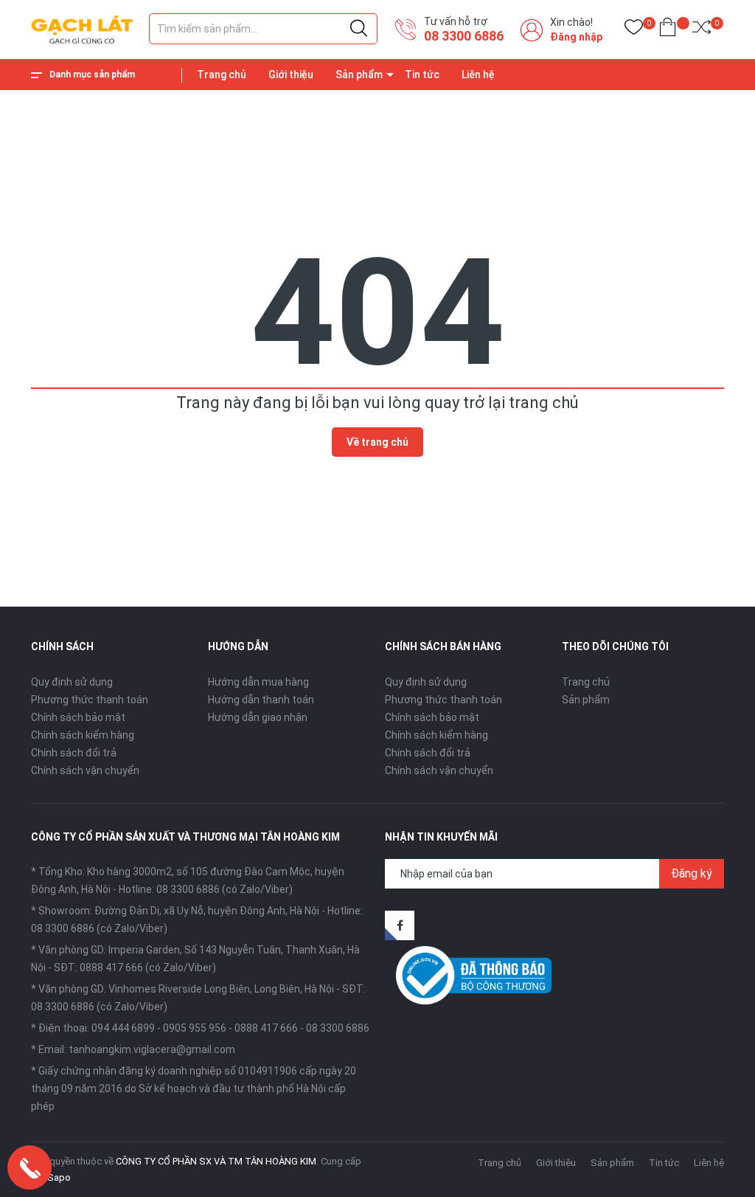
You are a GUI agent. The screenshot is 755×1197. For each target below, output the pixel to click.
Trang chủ (221, 74)
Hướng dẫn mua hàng (258, 682)
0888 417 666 (266, 1028)
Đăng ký (691, 873)
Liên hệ (478, 74)
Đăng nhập (576, 37)
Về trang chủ (377, 442)
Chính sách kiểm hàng (82, 735)
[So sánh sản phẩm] (701, 30)
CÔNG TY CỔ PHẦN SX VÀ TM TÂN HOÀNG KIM (216, 1161)
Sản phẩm (359, 74)
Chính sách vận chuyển (85, 770)
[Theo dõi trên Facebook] (399, 925)
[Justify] (359, 29)
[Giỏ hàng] (667, 30)
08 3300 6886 (464, 36)
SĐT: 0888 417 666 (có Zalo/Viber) (135, 967)
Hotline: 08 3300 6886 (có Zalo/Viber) (206, 889)
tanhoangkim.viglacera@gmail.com (152, 1049)
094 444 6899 (123, 1028)
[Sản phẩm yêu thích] (633, 30)
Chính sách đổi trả (73, 753)
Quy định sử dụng (72, 682)
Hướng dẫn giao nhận (257, 717)
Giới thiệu (290, 74)
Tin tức (422, 74)
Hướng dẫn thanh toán (261, 700)
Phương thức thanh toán (89, 700)
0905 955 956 (194, 1028)
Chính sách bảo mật (78, 717)
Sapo (59, 1177)
